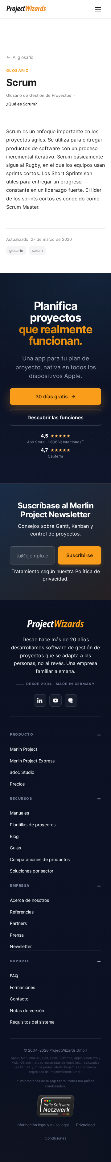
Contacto (19, 998)
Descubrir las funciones (55, 417)
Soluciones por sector (31, 870)
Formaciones (22, 987)
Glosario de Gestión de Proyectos (38, 95)
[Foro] (71, 700)
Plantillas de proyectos (33, 824)
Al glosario (23, 57)
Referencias (22, 911)
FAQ (14, 975)
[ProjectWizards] (55, 625)
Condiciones (55, 1138)
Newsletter (21, 946)
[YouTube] (55, 700)
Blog (14, 836)
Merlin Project (23, 749)
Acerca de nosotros (29, 900)
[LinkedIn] (40, 700)
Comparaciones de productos (40, 859)
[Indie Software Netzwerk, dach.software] (55, 1106)
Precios (17, 783)
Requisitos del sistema (32, 1021)
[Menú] (98, 9)
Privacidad (85, 1125)
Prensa (17, 935)
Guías (15, 847)
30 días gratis (51, 396)
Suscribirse (79, 555)
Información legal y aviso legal (43, 1125)
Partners (18, 923)
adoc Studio (22, 772)
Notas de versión (27, 1010)
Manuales (19, 812)
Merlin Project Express (32, 760)
